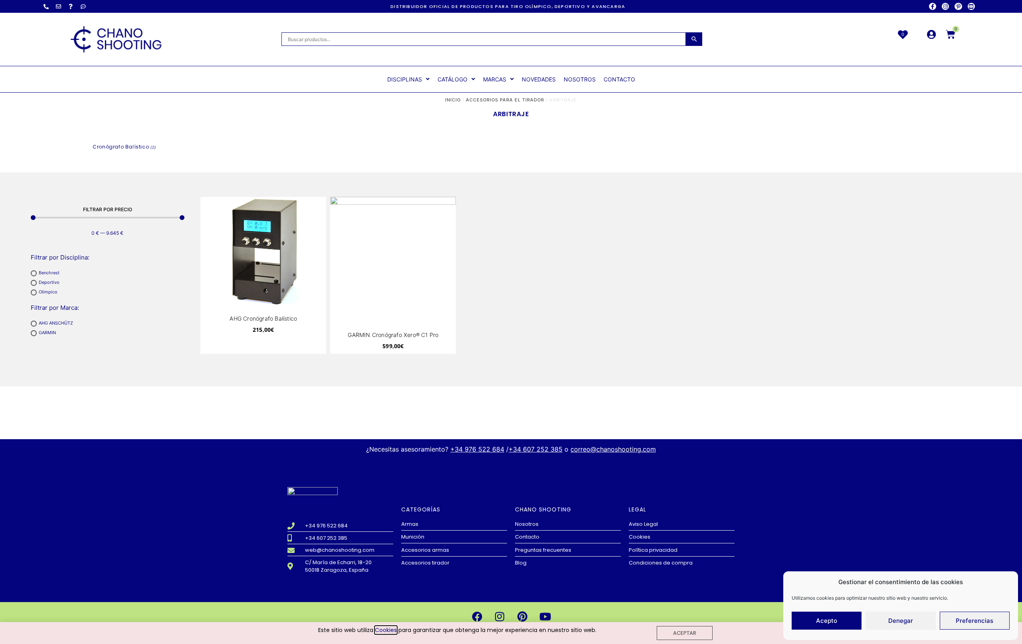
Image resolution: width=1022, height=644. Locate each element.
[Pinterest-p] (958, 6)
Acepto (826, 620)
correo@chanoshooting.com (613, 449)
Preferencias (974, 620)
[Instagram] (945, 6)
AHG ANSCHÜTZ (56, 323)
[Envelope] (58, 6)
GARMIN (47, 333)
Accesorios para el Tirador (505, 100)
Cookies (386, 630)
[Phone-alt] (46, 6)
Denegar (900, 620)
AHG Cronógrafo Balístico (263, 318)
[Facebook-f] (932, 6)
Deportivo (49, 282)
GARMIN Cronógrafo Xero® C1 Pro (393, 334)
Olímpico (48, 292)
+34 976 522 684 (477, 449)
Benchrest (49, 273)
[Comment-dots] (83, 6)
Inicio (453, 100)
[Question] (70, 6)
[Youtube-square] (971, 6)
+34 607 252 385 (535, 449)
